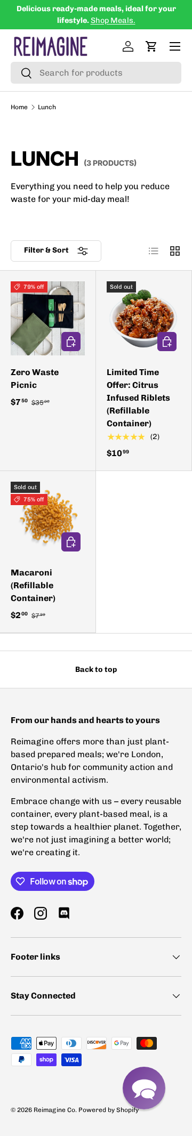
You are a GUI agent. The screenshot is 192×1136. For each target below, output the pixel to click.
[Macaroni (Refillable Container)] (48, 519)
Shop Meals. (113, 20)
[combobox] (96, 73)
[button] (151, 46)
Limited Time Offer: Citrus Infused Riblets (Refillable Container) (138, 397)
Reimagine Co (54, 1110)
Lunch (47, 107)
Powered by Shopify (108, 1110)
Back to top (96, 669)
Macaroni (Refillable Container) (33, 585)
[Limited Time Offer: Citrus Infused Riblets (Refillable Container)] (144, 318)
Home (19, 107)
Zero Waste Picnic (35, 378)
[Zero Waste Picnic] (48, 318)
